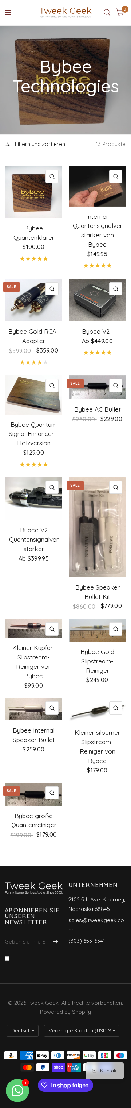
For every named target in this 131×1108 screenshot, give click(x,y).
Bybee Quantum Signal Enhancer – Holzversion (34, 434)
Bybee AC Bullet (97, 409)
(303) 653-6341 (86, 940)
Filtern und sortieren (39, 144)
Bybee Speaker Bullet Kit (97, 591)
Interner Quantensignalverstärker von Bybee (97, 231)
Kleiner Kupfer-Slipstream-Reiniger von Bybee (33, 662)
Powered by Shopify (65, 1011)
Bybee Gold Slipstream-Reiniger (97, 661)
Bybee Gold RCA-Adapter (33, 336)
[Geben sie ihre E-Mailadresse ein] (55, 941)
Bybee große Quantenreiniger (33, 820)
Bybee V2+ (97, 331)
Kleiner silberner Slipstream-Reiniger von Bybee (97, 747)
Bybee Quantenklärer (33, 232)
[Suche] (107, 12)
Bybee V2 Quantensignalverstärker (34, 539)
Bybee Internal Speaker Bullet (34, 734)
